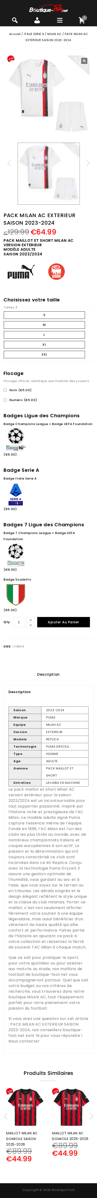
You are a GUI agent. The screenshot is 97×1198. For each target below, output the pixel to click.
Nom (20, 390)
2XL (44, 354)
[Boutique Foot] (48, 8)
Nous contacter (24, 1041)
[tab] (48, 674)
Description (48, 674)
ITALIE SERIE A (34, 34)
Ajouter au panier (63, 622)
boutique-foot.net (50, 974)
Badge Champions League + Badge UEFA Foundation (48, 424)
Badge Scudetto (17, 579)
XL (44, 344)
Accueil (15, 34)
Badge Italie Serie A (20, 478)
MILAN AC (54, 34)
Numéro (22, 400)
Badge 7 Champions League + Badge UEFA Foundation (39, 536)
